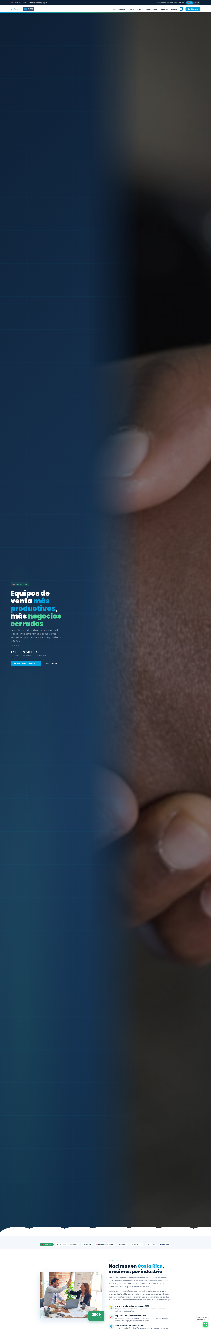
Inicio (114, 9)
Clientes (174, 9)
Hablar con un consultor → (26, 663)
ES (189, 3)
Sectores (131, 9)
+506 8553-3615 (20, 3)
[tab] (12, 645)
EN (196, 3)
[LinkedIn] (181, 9)
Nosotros (121, 9)
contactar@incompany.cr (37, 3)
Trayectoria (164, 9)
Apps (155, 9)
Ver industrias (52, 663)
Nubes (148, 9)
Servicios (140, 9)
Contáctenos (193, 9)
